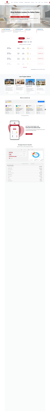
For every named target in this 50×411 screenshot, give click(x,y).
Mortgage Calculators (27, 2)
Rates (12, 2)
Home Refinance (21, 2)
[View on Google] (6, 106)
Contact (39, 2)
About (36, 2)
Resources (32, 2)
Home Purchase (16, 2)
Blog (42, 2)
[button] (4, 109)
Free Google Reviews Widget (25, 115)
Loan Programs (46, 2)
